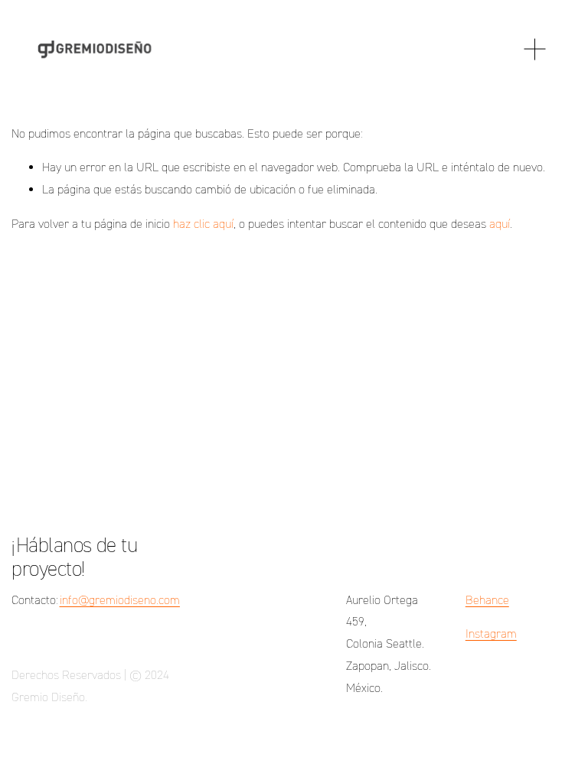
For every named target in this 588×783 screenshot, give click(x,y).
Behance (487, 600)
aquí (499, 223)
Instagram (491, 633)
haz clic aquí (203, 223)
